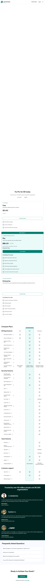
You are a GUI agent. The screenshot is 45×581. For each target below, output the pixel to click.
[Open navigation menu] (43, 2)
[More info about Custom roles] (10, 403)
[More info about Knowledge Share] (11, 457)
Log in (39, 1)
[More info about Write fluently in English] (13, 349)
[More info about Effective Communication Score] (13, 446)
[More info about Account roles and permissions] (13, 378)
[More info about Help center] (9, 472)
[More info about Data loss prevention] (12, 417)
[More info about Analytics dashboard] (12, 464)
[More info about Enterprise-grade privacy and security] (13, 374)
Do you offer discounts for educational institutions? (13, 560)
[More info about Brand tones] (9, 453)
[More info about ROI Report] (9, 442)
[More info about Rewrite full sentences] (13, 345)
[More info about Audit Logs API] (10, 420)
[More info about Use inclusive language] (13, 352)
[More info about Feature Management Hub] (13, 385)
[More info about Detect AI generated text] (13, 359)
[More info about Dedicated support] (12, 479)
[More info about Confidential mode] (12, 413)
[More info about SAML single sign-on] (12, 381)
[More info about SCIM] (7, 389)
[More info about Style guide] (9, 450)
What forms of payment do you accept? (11, 556)
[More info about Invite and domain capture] (13, 396)
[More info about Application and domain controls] (13, 406)
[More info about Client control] (10, 410)
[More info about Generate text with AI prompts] (13, 366)
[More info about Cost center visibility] (12, 434)
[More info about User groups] (9, 399)
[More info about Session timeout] (11, 427)
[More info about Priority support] (11, 475)
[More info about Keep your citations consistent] (13, 356)
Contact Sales (34, 1)
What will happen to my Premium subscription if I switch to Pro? (16, 548)
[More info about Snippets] (8, 460)
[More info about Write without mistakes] (13, 335)
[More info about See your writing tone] (13, 338)
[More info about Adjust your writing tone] (13, 342)
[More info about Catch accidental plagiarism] (13, 363)
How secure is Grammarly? (8, 552)
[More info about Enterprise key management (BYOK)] (13, 424)
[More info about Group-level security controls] (13, 431)
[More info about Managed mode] (10, 392)
